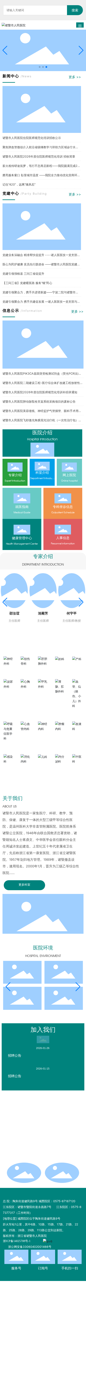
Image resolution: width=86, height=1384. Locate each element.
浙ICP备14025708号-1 (16, 1241)
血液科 (77, 735)
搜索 (75, 10)
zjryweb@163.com (32, 1125)
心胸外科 (26, 693)
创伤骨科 (26, 670)
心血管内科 (26, 735)
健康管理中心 (22, 538)
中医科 (77, 768)
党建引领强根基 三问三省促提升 (23, 273)
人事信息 (63, 538)
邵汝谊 (14, 613)
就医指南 (22, 507)
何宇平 (72, 613)
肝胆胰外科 (43, 670)
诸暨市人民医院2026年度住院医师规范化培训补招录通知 (40, 392)
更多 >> (75, 77)
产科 (77, 666)
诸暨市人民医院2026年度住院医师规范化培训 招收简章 (39, 156)
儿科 (43, 763)
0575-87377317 (31, 1142)
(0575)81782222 (52, 1148)
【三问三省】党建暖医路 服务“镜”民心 (27, 283)
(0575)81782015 (29, 1154)
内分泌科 (60, 768)
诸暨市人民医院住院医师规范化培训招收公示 (32, 138)
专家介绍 (15, 475)
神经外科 (9, 670)
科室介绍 (42, 472)
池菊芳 (43, 613)
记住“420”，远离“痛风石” (19, 184)
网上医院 (69, 475)
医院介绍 (42, 433)
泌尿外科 (9, 693)
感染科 (8, 768)
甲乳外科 (43, 693)
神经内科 (43, 735)
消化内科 (26, 768)
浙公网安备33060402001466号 (29, 1246)
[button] (39, 67)
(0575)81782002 (40, 1159)
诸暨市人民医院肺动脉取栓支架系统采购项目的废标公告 (39, 401)
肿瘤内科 (60, 735)
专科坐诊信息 (63, 507)
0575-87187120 (31, 1136)
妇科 (60, 666)
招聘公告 (14, 1055)
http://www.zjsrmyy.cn (35, 1130)
